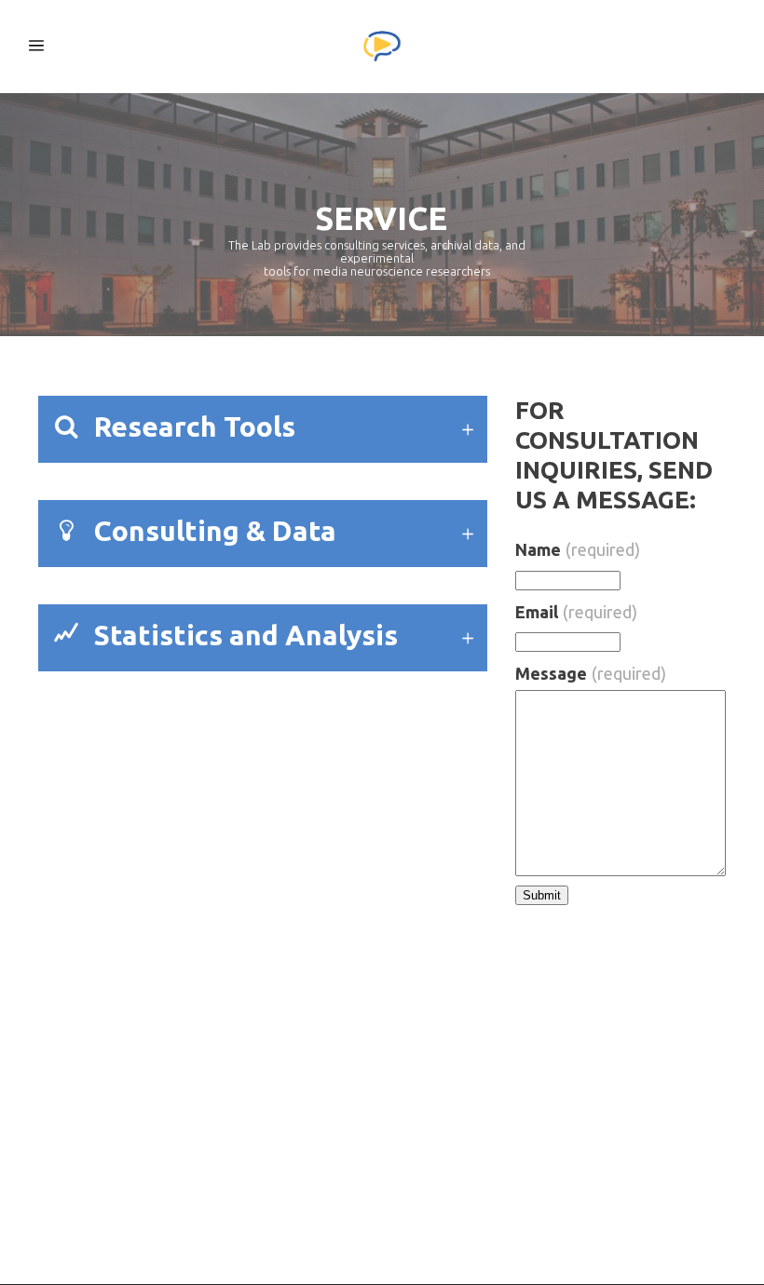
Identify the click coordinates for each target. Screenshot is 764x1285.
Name (577, 549)
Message (590, 673)
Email (576, 611)
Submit (542, 895)
